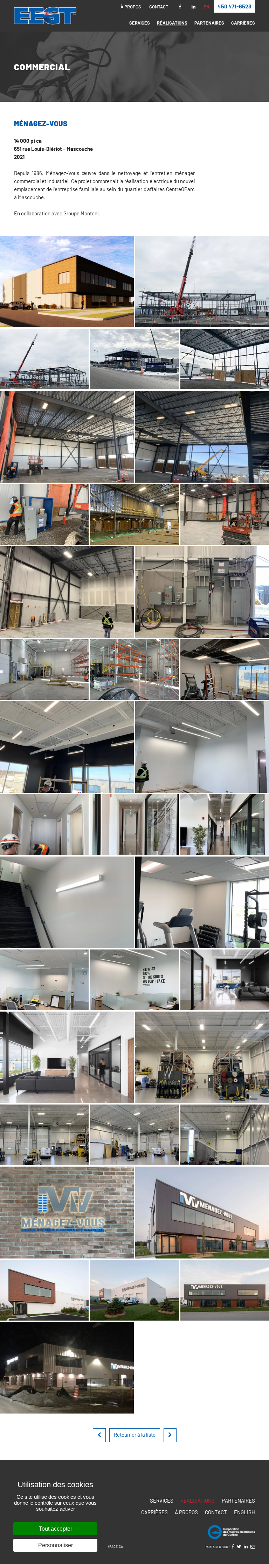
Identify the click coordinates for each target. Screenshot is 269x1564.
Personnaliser (55, 1545)
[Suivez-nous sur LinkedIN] (193, 7)
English (244, 1512)
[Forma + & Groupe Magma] (170, 1435)
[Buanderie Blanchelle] (99, 1435)
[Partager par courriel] (252, 1546)
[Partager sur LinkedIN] (246, 1546)
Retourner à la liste (135, 1434)
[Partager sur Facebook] (233, 1546)
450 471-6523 (234, 6)
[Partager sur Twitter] (239, 1546)
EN (206, 7)
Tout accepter (55, 1529)
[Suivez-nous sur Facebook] (179, 7)
